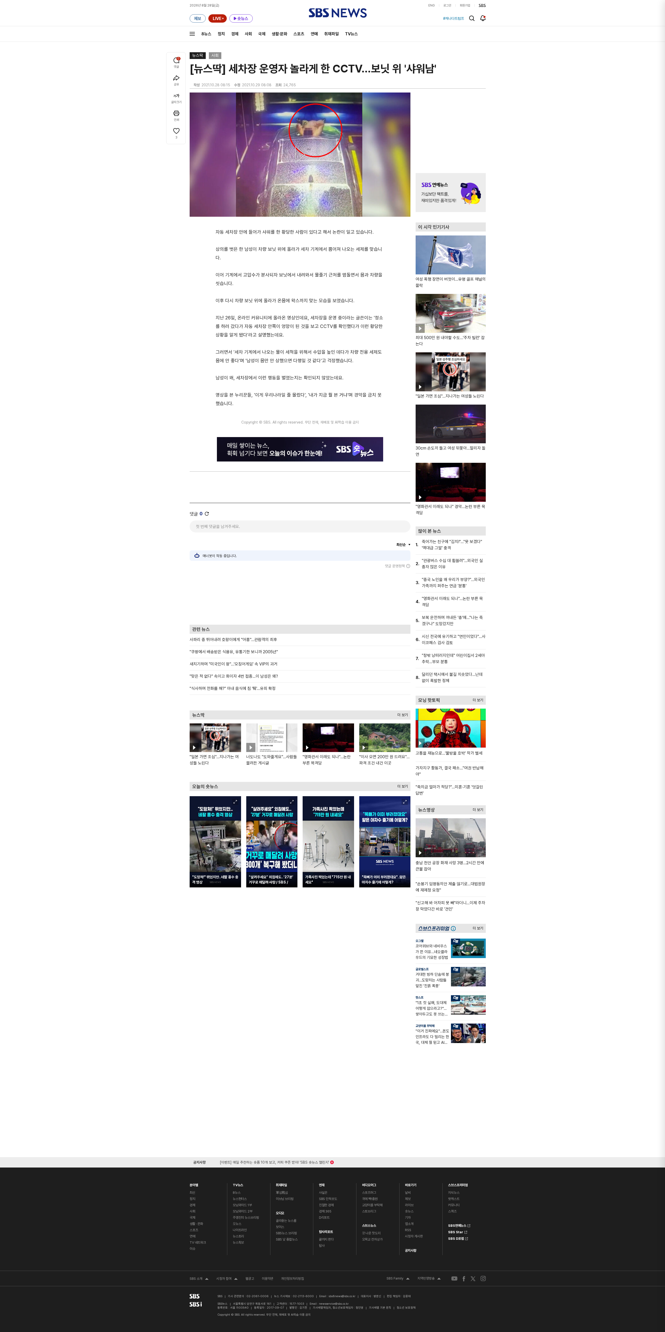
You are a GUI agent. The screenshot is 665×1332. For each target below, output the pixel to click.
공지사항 (410, 1250)
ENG (431, 5)
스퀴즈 (452, 1211)
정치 (221, 33)
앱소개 (409, 1224)
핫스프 (419, 997)
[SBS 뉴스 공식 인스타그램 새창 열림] (483, 1278)
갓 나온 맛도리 (371, 1233)
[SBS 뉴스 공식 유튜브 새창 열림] (454, 1278)
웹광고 (249, 1279)
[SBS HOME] (482, 5)
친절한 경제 (326, 1205)
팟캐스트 (453, 1199)
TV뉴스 (351, 33)
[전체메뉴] (192, 34)
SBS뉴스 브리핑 (286, 1233)
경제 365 (325, 1211)
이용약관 (267, 1279)
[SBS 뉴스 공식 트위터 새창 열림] (473, 1278)
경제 (234, 33)
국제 (261, 33)
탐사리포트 (326, 1230)
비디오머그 (369, 1184)
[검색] (472, 18)
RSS (408, 1230)
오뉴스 (237, 1224)
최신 (192, 1193)
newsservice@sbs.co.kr (334, 1303)
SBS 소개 (199, 1279)
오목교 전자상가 (372, 1239)
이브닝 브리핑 (285, 1199)
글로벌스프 (422, 969)
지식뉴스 (453, 1193)
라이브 (409, 1205)
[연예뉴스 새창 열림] (451, 192)
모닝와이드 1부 (242, 1205)
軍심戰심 (282, 1193)
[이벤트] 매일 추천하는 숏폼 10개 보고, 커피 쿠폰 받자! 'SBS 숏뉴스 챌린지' (274, 1161)
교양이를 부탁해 (425, 1026)
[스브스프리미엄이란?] (454, 928)
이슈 (192, 1249)
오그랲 (419, 941)
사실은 (323, 1193)
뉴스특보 (238, 1242)
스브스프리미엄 (458, 1184)
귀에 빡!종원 (370, 1199)
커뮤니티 (453, 1205)
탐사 (322, 1246)
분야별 (194, 1184)
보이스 (280, 1227)
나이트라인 (240, 1230)
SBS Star (455, 1231)
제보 (408, 1199)
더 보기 (401, 713)
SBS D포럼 (456, 1238)
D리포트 (324, 1217)
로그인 (447, 5)
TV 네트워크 (198, 1242)
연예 (314, 33)
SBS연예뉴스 (457, 1225)
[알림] (483, 18)
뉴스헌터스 (240, 1199)
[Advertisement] (300, 596)
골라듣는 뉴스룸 (286, 1221)
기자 (408, 1217)
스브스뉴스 (369, 1224)
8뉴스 (206, 33)
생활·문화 (279, 33)
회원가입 (465, 5)
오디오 (280, 1212)
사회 (248, 33)
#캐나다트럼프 (453, 18)
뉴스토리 (238, 1236)
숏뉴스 (409, 1211)
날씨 (408, 1193)
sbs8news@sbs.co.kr (342, 1296)
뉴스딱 (197, 55)
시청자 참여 (227, 1279)
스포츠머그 (369, 1193)
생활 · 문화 (196, 1224)
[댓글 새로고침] (206, 513)
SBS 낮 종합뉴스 (287, 1239)
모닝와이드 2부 (242, 1211)
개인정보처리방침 (292, 1279)
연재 (322, 1184)
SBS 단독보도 (328, 1199)
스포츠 (299, 33)
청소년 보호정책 (406, 1307)
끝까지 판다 (326, 1239)
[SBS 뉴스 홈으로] (338, 13)
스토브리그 (369, 1211)
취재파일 (331, 33)
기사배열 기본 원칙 (380, 1307)
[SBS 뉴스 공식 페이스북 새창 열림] (464, 1278)
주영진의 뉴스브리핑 (246, 1217)
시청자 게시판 (414, 1236)
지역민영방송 (429, 1279)
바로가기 (410, 1184)
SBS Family (398, 1279)
